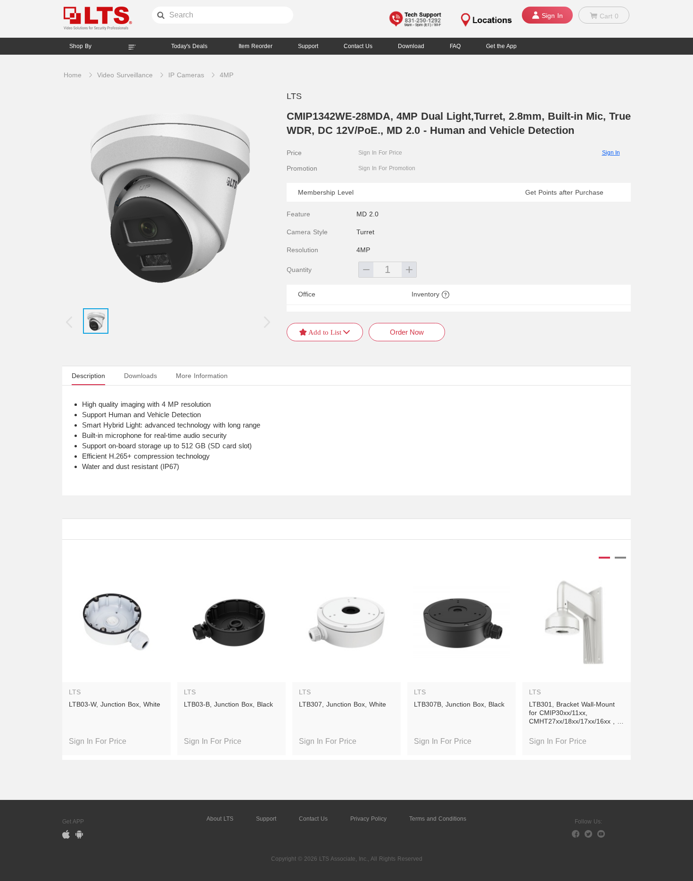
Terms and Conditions (437, 818)
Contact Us (313, 818)
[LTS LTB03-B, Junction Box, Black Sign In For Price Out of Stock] (231, 614)
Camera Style (307, 232)
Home (73, 75)
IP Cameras (186, 75)
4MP (226, 75)
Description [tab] (88, 375)
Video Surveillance (125, 75)
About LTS (219, 818)
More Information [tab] (202, 375)
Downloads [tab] (140, 375)
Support (308, 46)
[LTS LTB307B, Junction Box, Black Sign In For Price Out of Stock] (461, 614)
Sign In (611, 152)
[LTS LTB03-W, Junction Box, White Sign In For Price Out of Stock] (116, 614)
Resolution (302, 250)
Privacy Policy (368, 818)
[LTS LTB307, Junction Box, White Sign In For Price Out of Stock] (346, 614)
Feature (298, 214)
